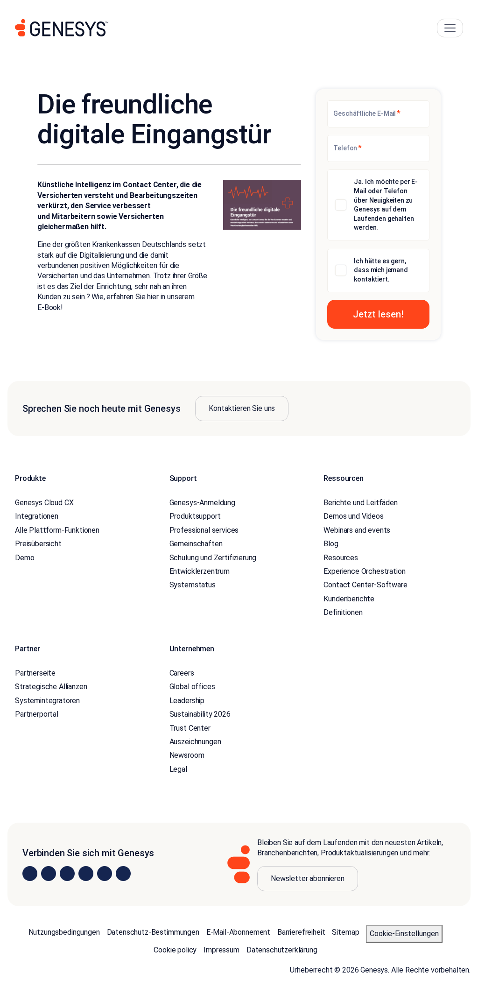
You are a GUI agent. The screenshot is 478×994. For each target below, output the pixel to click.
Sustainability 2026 (200, 714)
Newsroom (186, 755)
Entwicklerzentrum (199, 571)
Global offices (192, 686)
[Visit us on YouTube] (104, 873)
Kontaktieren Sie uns (242, 408)
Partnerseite (35, 673)
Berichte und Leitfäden (360, 502)
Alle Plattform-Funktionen (57, 530)
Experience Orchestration (364, 571)
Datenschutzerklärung (281, 949)
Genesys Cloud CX (44, 502)
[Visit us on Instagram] (48, 873)
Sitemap (345, 932)
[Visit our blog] (123, 873)
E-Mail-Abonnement (238, 932)
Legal (178, 769)
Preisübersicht (38, 543)
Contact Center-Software (365, 584)
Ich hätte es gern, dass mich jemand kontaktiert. (381, 270)
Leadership (186, 700)
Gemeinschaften (196, 543)
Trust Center (190, 728)
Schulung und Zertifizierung (213, 557)
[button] (378, 314)
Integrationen (36, 516)
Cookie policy (175, 949)
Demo (24, 557)
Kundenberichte (348, 598)
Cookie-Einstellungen (404, 933)
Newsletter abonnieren (307, 878)
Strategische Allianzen (51, 686)
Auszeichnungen (195, 741)
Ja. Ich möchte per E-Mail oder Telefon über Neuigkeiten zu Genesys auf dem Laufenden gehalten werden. (386, 204)
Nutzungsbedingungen (64, 932)
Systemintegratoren (47, 700)
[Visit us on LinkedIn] (29, 873)
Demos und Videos (353, 516)
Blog (330, 543)
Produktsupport (195, 516)
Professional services (204, 530)
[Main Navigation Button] (450, 28)
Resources (340, 557)
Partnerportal (36, 714)
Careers (181, 673)
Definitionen (342, 612)
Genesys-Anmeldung (202, 502)
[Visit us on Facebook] (85, 873)
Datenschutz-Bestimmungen (153, 932)
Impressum (221, 949)
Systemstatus (192, 584)
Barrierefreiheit (301, 932)
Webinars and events (356, 530)
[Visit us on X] (67, 873)
